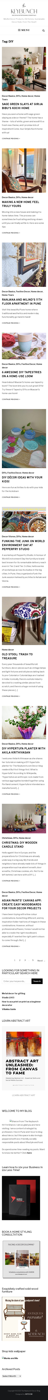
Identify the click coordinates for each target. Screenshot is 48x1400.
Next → (42, 960)
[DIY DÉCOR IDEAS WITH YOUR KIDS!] (24, 467)
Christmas (7, 838)
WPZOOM (28, 1394)
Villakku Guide (9, 1009)
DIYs (18, 96)
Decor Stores (8, 536)
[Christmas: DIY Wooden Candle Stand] (24, 832)
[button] (24, 30)
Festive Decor (23, 291)
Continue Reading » (11, 139)
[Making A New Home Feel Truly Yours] (24, 192)
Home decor (27, 96)
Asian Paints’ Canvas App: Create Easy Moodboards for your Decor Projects (21, 904)
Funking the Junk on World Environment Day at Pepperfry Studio (23, 545)
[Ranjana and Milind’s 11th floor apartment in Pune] (24, 286)
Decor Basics (8, 96)
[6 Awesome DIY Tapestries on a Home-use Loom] (24, 358)
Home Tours (8, 295)
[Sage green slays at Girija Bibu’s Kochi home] (24, 90)
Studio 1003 (8, 997)
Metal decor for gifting (13, 993)
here (29, 1153)
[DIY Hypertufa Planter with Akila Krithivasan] (24, 738)
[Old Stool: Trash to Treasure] (24, 644)
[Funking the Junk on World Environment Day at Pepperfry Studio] (24, 531)
